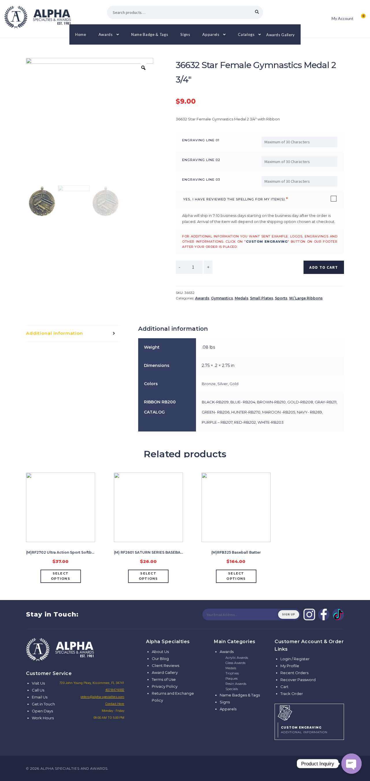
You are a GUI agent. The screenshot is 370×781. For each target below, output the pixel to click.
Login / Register (295, 658)
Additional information (54, 333)
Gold (234, 383)
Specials (231, 689)
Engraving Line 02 (201, 160)
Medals (241, 298)
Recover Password (298, 679)
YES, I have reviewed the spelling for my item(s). (234, 199)
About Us (160, 651)
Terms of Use (164, 679)
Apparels (210, 34)
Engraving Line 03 (201, 180)
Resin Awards (235, 684)
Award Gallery (165, 672)
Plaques (231, 678)
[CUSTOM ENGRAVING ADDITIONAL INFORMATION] (309, 712)
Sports (281, 298)
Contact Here (114, 704)
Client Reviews (165, 665)
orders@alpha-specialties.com (102, 697)
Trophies (232, 673)
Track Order (291, 693)
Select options (60, 576)
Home (80, 34)
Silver (222, 383)
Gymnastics (222, 298)
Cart (284, 686)
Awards (106, 34)
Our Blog (160, 658)
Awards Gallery (280, 34)
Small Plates (261, 298)
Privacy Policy (164, 686)
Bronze (209, 383)
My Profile (289, 665)
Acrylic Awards (236, 658)
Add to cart (323, 267)
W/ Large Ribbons (306, 298)
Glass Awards (235, 663)
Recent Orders (294, 672)
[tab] (73, 333)
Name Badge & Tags (149, 34)
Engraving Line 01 (200, 140)
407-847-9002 (114, 690)
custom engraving (267, 241)
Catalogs (246, 34)
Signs (185, 34)
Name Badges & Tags (240, 695)
